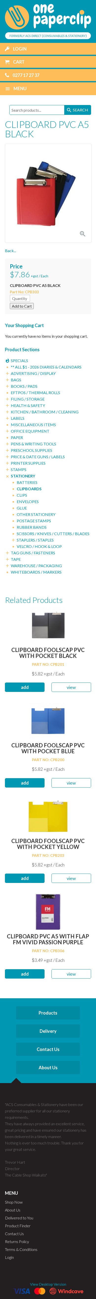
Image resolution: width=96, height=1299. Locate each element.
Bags (16, 379)
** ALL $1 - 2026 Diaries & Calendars (46, 367)
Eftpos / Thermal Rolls (35, 392)
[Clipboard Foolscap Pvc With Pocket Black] (48, 624)
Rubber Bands (32, 527)
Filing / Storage (28, 399)
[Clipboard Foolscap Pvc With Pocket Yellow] (48, 815)
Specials (19, 360)
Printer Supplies (28, 463)
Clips (22, 495)
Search (77, 110)
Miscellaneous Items (33, 424)
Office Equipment (30, 431)
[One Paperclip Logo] (48, 21)
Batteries (27, 482)
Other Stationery (36, 514)
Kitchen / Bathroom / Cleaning (45, 411)
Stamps (18, 469)
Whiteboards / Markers (36, 572)
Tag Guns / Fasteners (33, 552)
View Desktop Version (48, 1284)
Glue (22, 508)
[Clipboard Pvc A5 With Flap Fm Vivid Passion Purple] (48, 911)
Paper (17, 437)
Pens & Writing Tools (33, 443)
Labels (17, 418)
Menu (16, 89)
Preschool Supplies (31, 450)
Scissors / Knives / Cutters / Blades (53, 533)
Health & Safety (28, 405)
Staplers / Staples (35, 540)
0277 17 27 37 (25, 75)
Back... (10, 250)
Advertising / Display (33, 373)
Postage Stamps (34, 520)
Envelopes (28, 501)
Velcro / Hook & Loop (39, 546)
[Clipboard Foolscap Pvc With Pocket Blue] (48, 720)
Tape (16, 559)
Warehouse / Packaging (36, 565)
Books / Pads (24, 386)
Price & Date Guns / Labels (38, 456)
